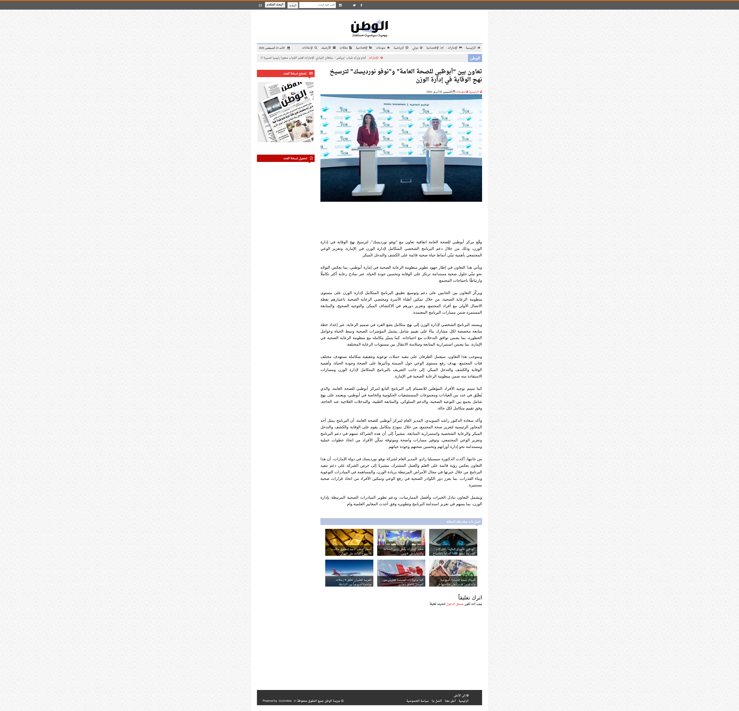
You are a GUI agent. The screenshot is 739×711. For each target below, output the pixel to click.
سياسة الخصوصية (417, 701)
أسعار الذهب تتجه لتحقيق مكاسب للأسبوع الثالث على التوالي (350, 552)
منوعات (381, 48)
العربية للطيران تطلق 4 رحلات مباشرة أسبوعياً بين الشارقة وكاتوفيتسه (353, 584)
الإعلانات (307, 48)
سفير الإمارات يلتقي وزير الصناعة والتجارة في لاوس (403, 552)
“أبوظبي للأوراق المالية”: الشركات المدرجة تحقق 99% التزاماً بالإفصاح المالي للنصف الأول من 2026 (454, 554)
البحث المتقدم (275, 4)
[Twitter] (354, 5)
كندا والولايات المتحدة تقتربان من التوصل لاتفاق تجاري (403, 582)
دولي (415, 48)
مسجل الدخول (455, 604)
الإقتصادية (433, 48)
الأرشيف (326, 48)
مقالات (343, 48)
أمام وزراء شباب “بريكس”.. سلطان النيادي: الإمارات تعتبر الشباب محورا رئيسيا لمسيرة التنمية (354, 58)
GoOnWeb (285, 701)
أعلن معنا (450, 701)
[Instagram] (340, 5)
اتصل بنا (437, 701)
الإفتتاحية (362, 48)
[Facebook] (361, 5)
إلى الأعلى (460, 695)
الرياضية (399, 48)
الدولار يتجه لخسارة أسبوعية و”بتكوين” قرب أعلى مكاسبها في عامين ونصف (456, 584)
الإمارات (453, 48)
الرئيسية (471, 48)
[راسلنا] (260, 5)
